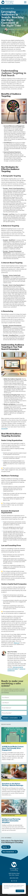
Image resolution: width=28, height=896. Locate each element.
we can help (4, 428)
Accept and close (20, 890)
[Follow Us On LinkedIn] (11, 881)
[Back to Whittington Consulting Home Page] (7, 2)
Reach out (16, 642)
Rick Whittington (18, 29)
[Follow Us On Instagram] (16, 881)
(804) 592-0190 (14, 878)
